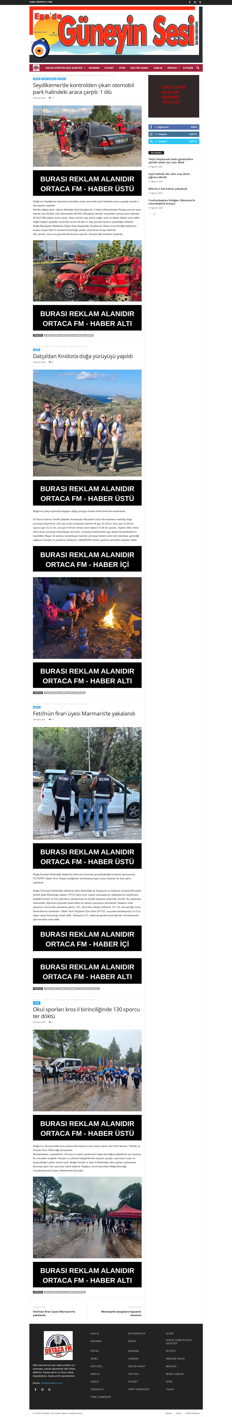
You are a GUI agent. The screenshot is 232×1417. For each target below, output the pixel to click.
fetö (47, 988)
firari (54, 988)
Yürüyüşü (80, 693)
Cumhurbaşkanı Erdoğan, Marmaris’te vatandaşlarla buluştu (171, 202)
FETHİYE (62, 79)
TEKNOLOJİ (97, 1389)
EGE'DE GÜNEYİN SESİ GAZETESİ (179, 1342)
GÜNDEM (94, 67)
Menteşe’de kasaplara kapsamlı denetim (121, 1313)
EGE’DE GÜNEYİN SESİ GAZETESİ (64, 67)
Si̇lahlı (96, 988)
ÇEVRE (46, 346)
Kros (47, 1292)
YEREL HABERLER (49, 79)
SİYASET (109, 67)
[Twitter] (200, 2)
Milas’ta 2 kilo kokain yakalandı (167, 188)
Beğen (194, 127)
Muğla (55, 1292)
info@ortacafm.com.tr (52, 1383)
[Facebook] (190, 2)
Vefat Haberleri (138, 1389)
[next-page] (154, 214)
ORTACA (172, 67)
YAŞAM (170, 1389)
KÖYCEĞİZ (96, 1366)
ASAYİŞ (46, 75)
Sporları (80, 1292)
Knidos (64, 693)
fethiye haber (60, 335)
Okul (63, 1292)
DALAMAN (96, 1341)
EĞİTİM (95, 1351)
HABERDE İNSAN (175, 1358)
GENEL (94, 1358)
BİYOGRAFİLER (136, 1333)
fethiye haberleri (76, 335)
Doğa (55, 693)
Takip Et (193, 134)
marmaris (73, 988)
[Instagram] (195, 2)
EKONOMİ (133, 1351)
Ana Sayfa (37, 75)
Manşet (89, 335)
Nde (71, 693)
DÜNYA (132, 1341)
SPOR (122, 67)
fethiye (48, 335)
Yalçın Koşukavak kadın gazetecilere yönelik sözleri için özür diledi (170, 160)
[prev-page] (150, 214)
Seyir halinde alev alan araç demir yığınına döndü (169, 175)
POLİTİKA (133, 1374)
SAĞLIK (158, 67)
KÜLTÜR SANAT (139, 67)
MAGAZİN (171, 1366)
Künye (178, 1413)
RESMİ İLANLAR (175, 1374)
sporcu (71, 1292)
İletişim (188, 67)
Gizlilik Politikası (192, 1413)
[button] (197, 68)
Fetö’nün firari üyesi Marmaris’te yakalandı (54, 1313)
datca (47, 693)
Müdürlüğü (85, 988)
